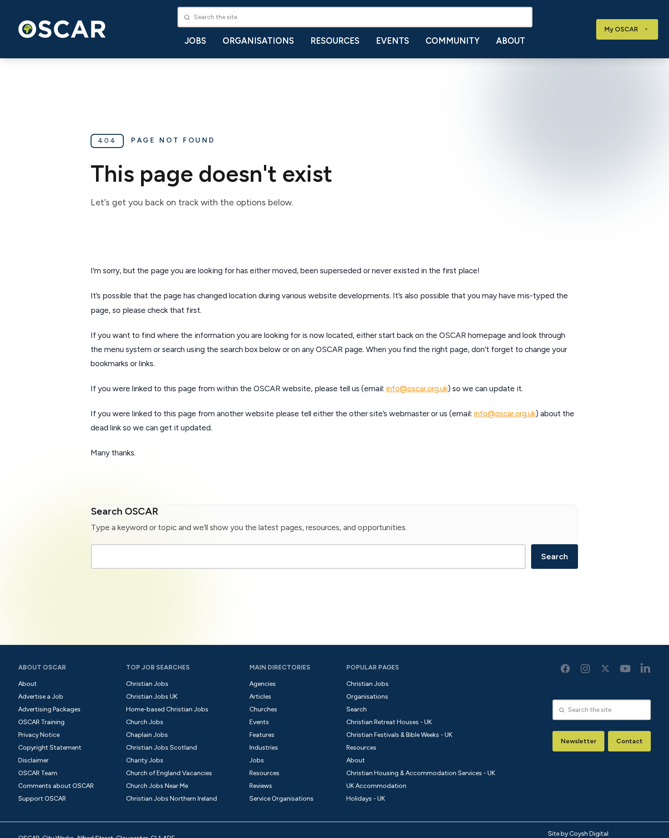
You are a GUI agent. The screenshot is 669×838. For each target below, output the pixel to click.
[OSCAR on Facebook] (565, 668)
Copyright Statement (49, 747)
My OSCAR (621, 29)
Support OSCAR (42, 798)
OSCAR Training (41, 722)
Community (453, 41)
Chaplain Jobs (147, 735)
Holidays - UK (365, 798)
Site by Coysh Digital (578, 834)
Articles (260, 696)
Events (392, 41)
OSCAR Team (37, 773)
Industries (263, 747)
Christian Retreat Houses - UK (389, 722)
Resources (335, 41)
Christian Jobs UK (151, 696)
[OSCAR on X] (605, 668)
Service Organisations (281, 798)
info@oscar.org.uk (417, 388)
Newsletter (578, 741)
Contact (629, 741)
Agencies (262, 684)
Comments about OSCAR (56, 786)
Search (554, 557)
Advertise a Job (40, 696)
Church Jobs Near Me (157, 786)
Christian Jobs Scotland (161, 747)
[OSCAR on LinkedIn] (645, 668)
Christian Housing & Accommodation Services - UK (420, 773)
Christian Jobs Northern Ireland (171, 798)
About (510, 41)
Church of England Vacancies (169, 773)
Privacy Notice (39, 735)
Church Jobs (144, 722)
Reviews (260, 786)
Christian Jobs (147, 684)
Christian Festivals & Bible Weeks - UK (399, 735)
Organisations (258, 41)
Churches (263, 709)
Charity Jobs (144, 760)
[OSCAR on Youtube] (625, 668)
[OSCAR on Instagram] (585, 668)
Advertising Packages (49, 709)
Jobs (195, 41)
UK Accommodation (376, 786)
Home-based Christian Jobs (167, 709)
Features (261, 735)
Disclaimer (33, 760)
